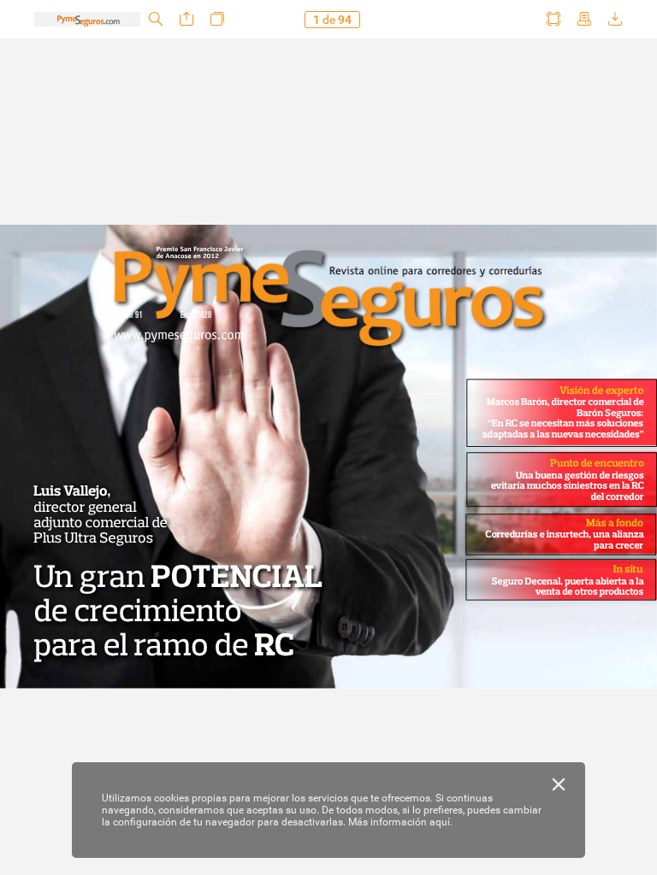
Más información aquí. (400, 822)
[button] (155, 19)
